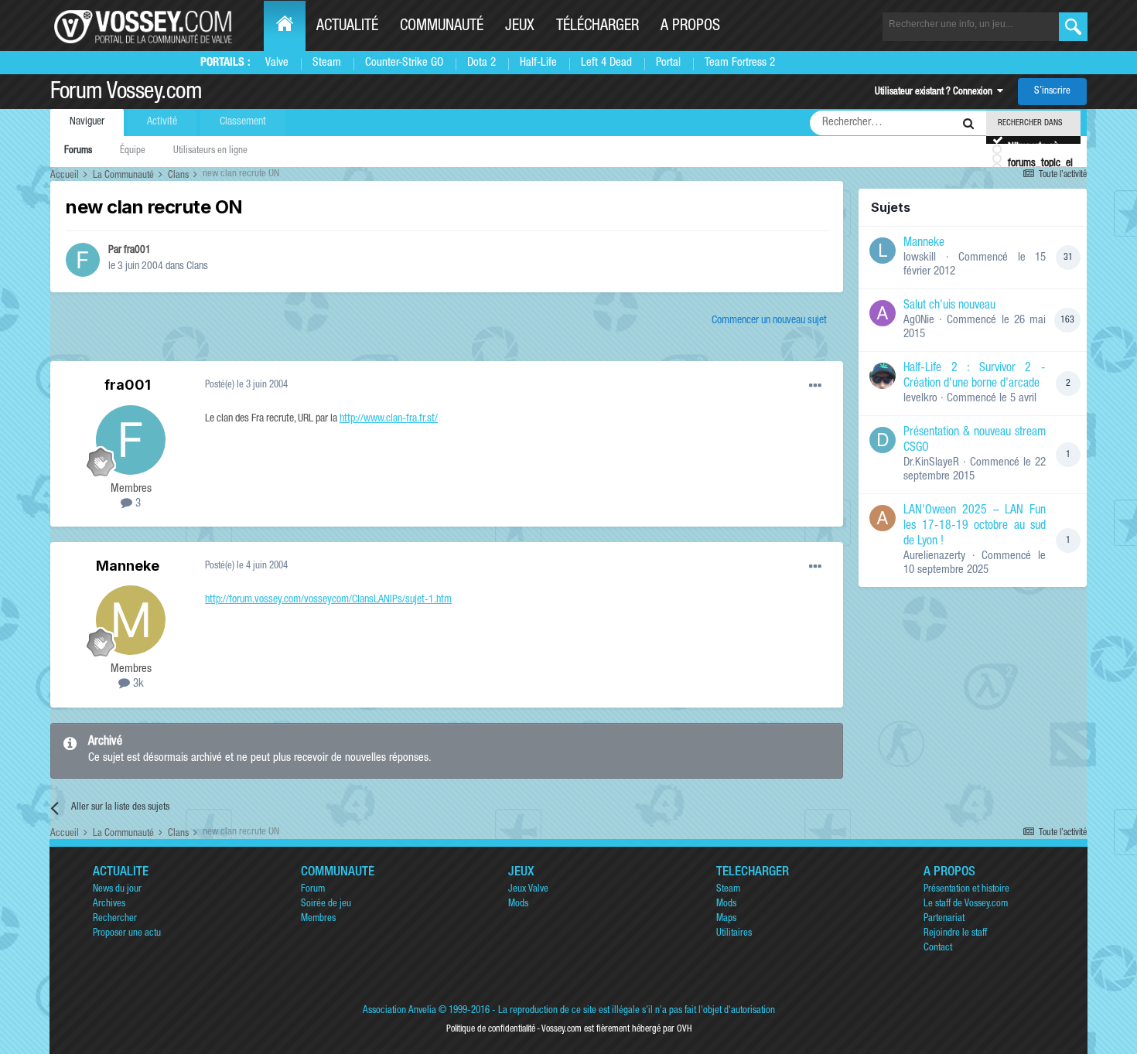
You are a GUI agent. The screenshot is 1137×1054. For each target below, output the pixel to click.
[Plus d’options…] (815, 386)
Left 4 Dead (606, 63)
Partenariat (944, 919)
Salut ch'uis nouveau (949, 306)
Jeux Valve (528, 890)
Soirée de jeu (326, 904)
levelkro (920, 398)
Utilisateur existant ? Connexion (936, 92)
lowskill (919, 258)
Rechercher (115, 919)
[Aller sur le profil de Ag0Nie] (882, 313)
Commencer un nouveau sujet (769, 321)
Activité (162, 122)
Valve (277, 63)
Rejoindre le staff (955, 934)
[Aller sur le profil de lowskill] (882, 250)
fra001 (137, 250)
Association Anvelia (399, 1011)
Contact (938, 948)
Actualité (347, 27)
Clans (197, 266)
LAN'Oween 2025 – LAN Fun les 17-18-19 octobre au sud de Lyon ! (974, 526)
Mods (518, 904)
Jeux (519, 27)
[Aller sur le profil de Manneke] (131, 620)
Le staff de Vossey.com (966, 904)
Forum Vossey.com (126, 93)
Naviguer (87, 122)
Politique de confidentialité (490, 1029)
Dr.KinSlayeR (931, 463)
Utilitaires (734, 934)
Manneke (127, 566)
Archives (109, 904)
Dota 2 (481, 63)
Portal (668, 63)
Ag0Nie (918, 320)
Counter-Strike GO (404, 63)
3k (137, 684)
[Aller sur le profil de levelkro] (882, 376)
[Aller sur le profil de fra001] (83, 260)
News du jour (117, 890)
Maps (726, 919)
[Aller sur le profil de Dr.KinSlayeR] (882, 440)
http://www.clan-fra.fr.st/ (389, 419)
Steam (326, 63)
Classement (243, 122)
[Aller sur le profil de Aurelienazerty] (882, 518)
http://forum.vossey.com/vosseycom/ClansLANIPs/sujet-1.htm (328, 600)
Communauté (441, 27)
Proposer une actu (127, 934)
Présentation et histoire (966, 890)
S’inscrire (1052, 92)
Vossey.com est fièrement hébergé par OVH (616, 1029)
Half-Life (538, 63)
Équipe (132, 151)
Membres (318, 919)
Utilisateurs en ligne (210, 151)
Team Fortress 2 (740, 63)
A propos (690, 27)
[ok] (1073, 26)
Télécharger (597, 27)
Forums (78, 151)
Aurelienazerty (934, 556)
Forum (313, 890)
